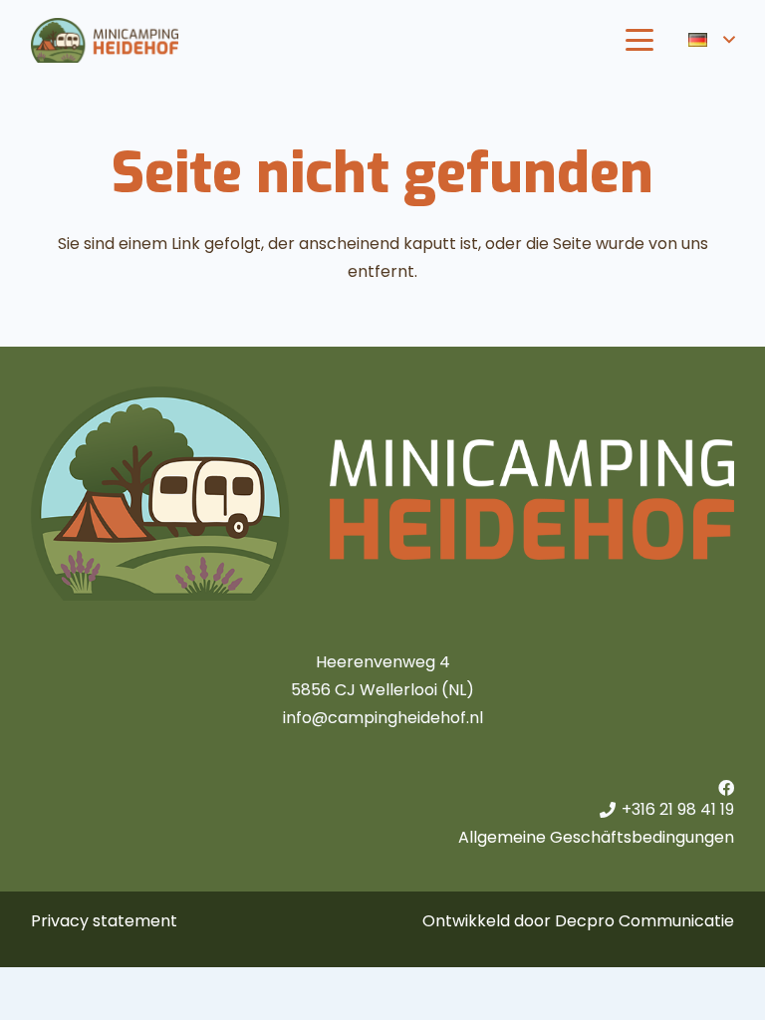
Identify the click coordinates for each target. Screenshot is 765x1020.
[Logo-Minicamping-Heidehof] (104, 40)
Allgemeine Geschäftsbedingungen (596, 837)
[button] (639, 40)
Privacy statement (104, 920)
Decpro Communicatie (644, 920)
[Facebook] (726, 788)
